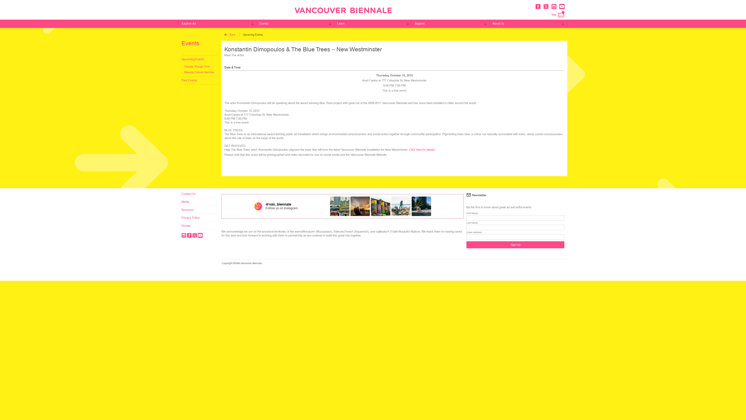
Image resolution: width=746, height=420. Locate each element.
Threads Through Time (197, 66)
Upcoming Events (192, 59)
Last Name (472, 222)
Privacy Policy (190, 217)
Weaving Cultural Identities (199, 72)
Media (185, 201)
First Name (472, 213)
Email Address (474, 232)
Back (232, 34)
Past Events (189, 80)
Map (554, 14)
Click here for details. (422, 149)
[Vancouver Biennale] (343, 11)
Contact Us (188, 193)
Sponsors (187, 209)
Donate (186, 225)
